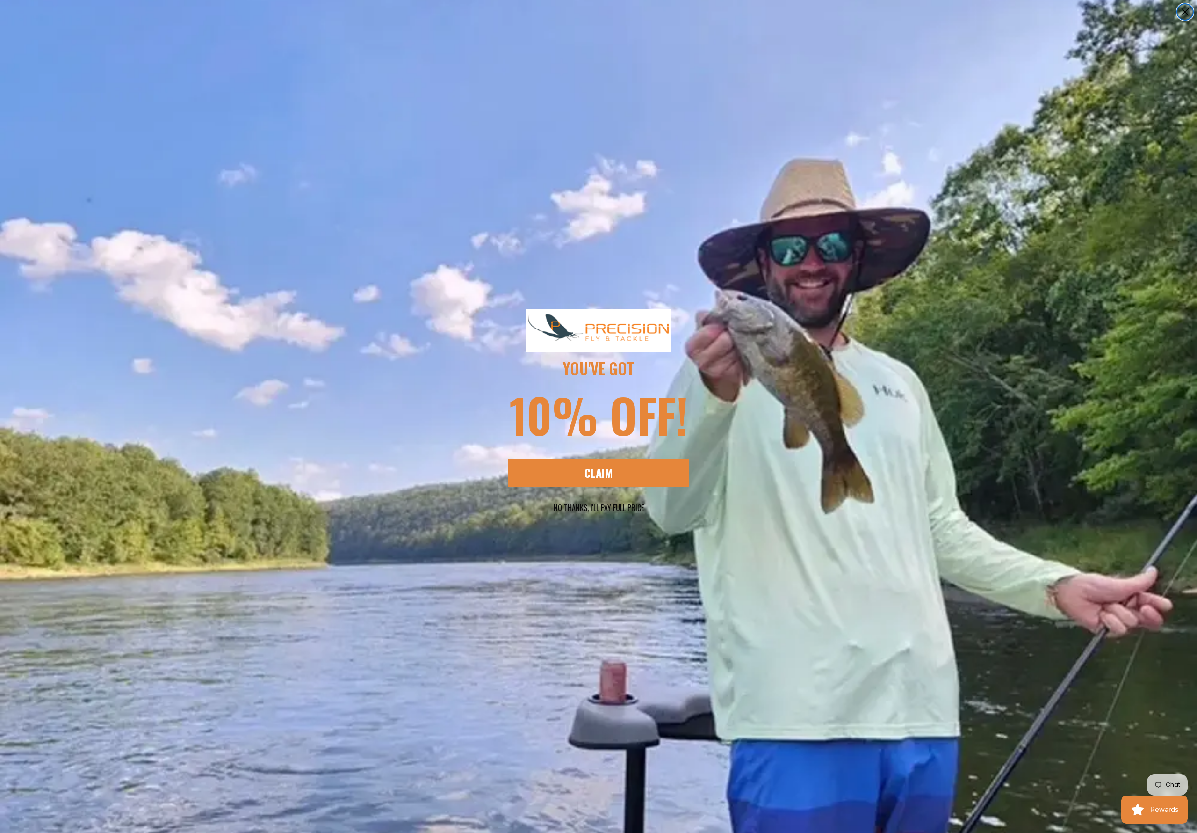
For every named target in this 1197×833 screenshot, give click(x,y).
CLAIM (598, 472)
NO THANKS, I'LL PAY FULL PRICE (599, 507)
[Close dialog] (1185, 12)
